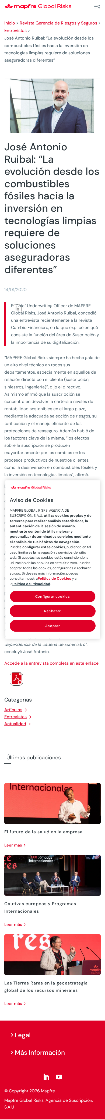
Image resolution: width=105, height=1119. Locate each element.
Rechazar (52, 611)
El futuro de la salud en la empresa (43, 832)
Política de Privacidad (31, 583)
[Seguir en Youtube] (59, 1077)
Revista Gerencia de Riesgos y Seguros (58, 23)
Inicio (9, 23)
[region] (52, 559)
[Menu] (97, 7)
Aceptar (52, 625)
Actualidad (15, 724)
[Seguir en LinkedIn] (46, 1077)
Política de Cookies (54, 578)
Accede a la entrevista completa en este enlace (51, 663)
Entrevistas (15, 30)
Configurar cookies (52, 596)
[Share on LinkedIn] (17, 308)
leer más (13, 845)
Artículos (13, 710)
